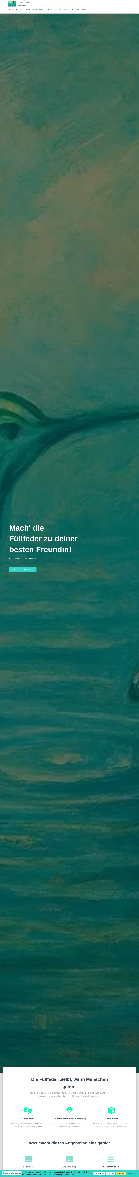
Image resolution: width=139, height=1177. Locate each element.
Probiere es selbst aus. (23, 569)
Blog (59, 9)
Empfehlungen (81, 9)
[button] (16, 9)
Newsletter (68, 9)
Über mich (50, 9)
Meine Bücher (38, 9)
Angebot (12, 9)
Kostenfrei (24, 9)
